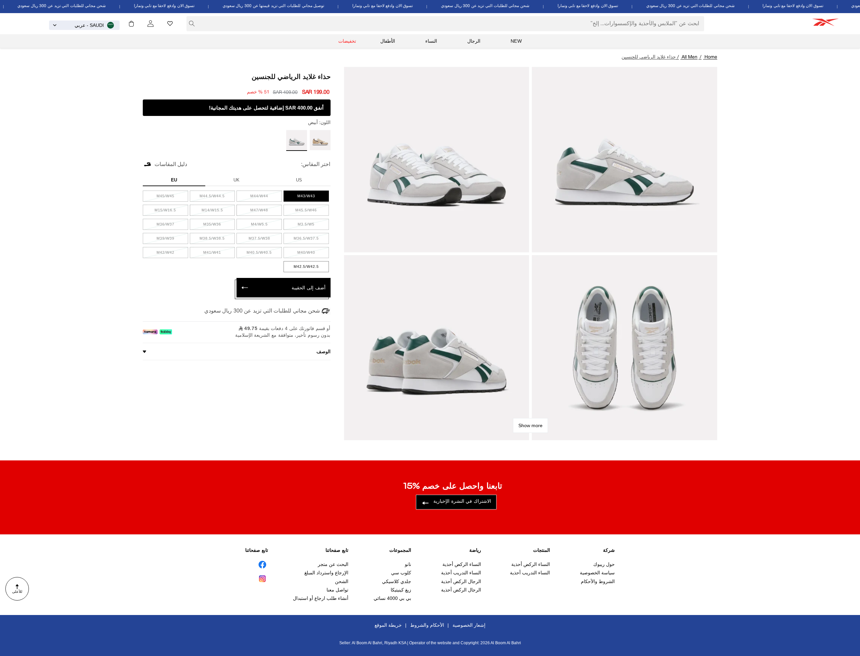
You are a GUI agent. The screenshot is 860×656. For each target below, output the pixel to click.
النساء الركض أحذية (530, 564)
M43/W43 (301, 198)
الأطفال (387, 41)
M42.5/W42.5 (301, 268)
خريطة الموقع (388, 625)
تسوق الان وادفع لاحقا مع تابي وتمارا (802, 6)
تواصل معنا (337, 589)
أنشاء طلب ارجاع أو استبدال (320, 598)
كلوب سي (401, 573)
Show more (530, 425)
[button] (131, 23)
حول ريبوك (604, 564)
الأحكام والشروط (427, 625)
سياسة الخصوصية (597, 573)
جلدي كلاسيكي (396, 581)
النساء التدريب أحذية (530, 573)
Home (710, 57)
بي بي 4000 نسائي (392, 598)
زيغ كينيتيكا (401, 589)
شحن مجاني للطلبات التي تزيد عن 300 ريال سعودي (700, 6)
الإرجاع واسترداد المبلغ (326, 573)
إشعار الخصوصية (469, 625)
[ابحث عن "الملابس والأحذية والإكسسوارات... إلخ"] (192, 23)
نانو (408, 564)
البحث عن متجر (333, 564)
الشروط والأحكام (598, 581)
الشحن (341, 581)
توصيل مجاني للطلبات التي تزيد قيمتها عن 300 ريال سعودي (283, 6)
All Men (689, 57)
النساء (431, 41)
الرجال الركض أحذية (461, 581)
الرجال (473, 41)
